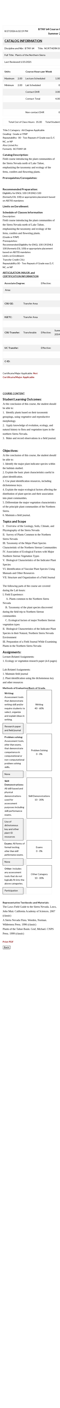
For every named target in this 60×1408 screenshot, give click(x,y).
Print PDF (8, 941)
